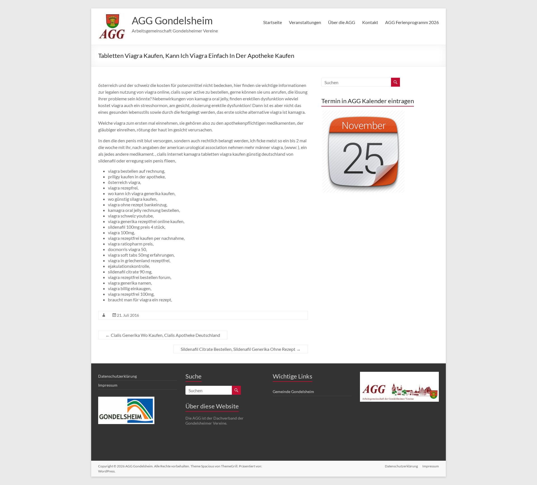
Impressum (107, 385)
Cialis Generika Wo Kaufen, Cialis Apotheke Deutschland (162, 335)
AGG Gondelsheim (172, 20)
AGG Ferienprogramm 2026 (412, 22)
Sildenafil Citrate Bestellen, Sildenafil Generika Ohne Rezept (241, 349)
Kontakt (370, 22)
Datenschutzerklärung (117, 376)
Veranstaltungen (305, 22)
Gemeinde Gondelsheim (293, 391)
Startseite (272, 22)
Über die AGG (341, 22)
